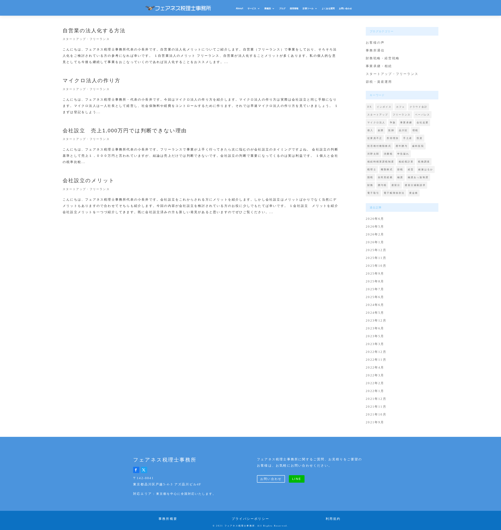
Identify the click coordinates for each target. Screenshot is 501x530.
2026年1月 (375, 242)
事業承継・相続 (379, 66)
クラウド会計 (418, 106)
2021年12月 (376, 398)
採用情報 (294, 8)
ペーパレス (422, 114)
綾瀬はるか (425, 169)
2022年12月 (376, 351)
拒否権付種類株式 (379, 146)
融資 (400, 177)
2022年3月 (375, 375)
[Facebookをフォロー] (136, 470)
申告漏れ (403, 153)
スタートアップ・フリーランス (86, 39)
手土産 (407, 138)
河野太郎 (373, 153)
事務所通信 (375, 50)
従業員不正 (374, 138)
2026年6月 (375, 218)
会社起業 (423, 122)
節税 (400, 169)
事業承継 (406, 122)
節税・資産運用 (379, 81)
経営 (411, 169)
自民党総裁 (385, 177)
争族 (393, 122)
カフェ (400, 106)
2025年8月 (375, 281)
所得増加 (393, 138)
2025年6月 (375, 297)
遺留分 (395, 185)
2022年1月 (375, 391)
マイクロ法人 (376, 122)
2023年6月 (375, 328)
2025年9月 (375, 273)
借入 (370, 130)
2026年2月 (375, 234)
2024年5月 (375, 312)
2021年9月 (375, 422)
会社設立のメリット (89, 180)
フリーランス (402, 114)
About (239, 8)
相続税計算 (406, 161)
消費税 (388, 153)
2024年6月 (375, 304)
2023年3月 (375, 344)
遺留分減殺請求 (415, 185)
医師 (391, 130)
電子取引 (373, 193)
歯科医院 (418, 146)
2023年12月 (376, 320)
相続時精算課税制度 (380, 161)
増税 (415, 130)
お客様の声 (375, 42)
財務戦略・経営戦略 (383, 58)
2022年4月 (375, 367)
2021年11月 (376, 406)
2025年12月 (376, 250)
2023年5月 (375, 336)
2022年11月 (376, 359)
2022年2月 (375, 383)
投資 (420, 138)
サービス (252, 8)
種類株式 (387, 169)
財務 (370, 185)
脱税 (370, 177)
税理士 (371, 169)
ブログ (282, 8)
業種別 (267, 8)
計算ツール (308, 8)
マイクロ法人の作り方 (92, 80)
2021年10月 (376, 414)
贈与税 (382, 185)
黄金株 (413, 193)
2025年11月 (376, 258)
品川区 (403, 130)
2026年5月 (375, 226)
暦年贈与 (402, 146)
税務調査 (424, 161)
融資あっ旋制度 (418, 177)
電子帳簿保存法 (394, 193)
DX (369, 106)
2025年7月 (375, 289)
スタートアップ (377, 114)
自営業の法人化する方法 (94, 30)
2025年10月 (376, 265)
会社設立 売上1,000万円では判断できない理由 (125, 130)
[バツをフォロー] (144, 470)
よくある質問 (328, 8)
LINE (296, 478)
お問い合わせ (345, 8)
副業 (381, 130)
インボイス (384, 106)
